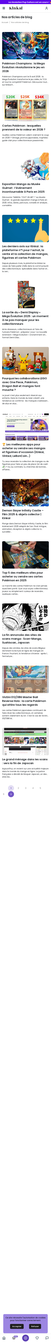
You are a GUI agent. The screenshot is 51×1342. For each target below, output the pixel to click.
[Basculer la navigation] (4, 8)
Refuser (35, 1326)
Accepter (16, 1326)
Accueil (5, 22)
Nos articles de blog (20, 22)
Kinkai (16, 8)
